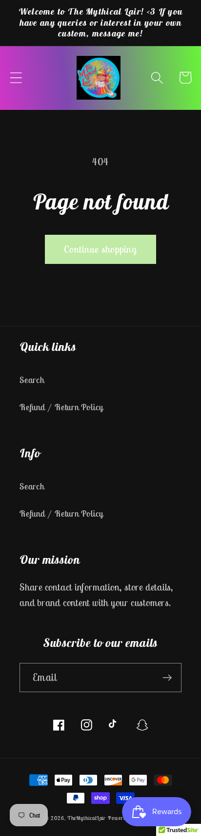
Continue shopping (100, 249)
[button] (16, 77)
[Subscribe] (167, 678)
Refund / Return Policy (61, 407)
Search (32, 379)
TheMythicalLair (86, 818)
